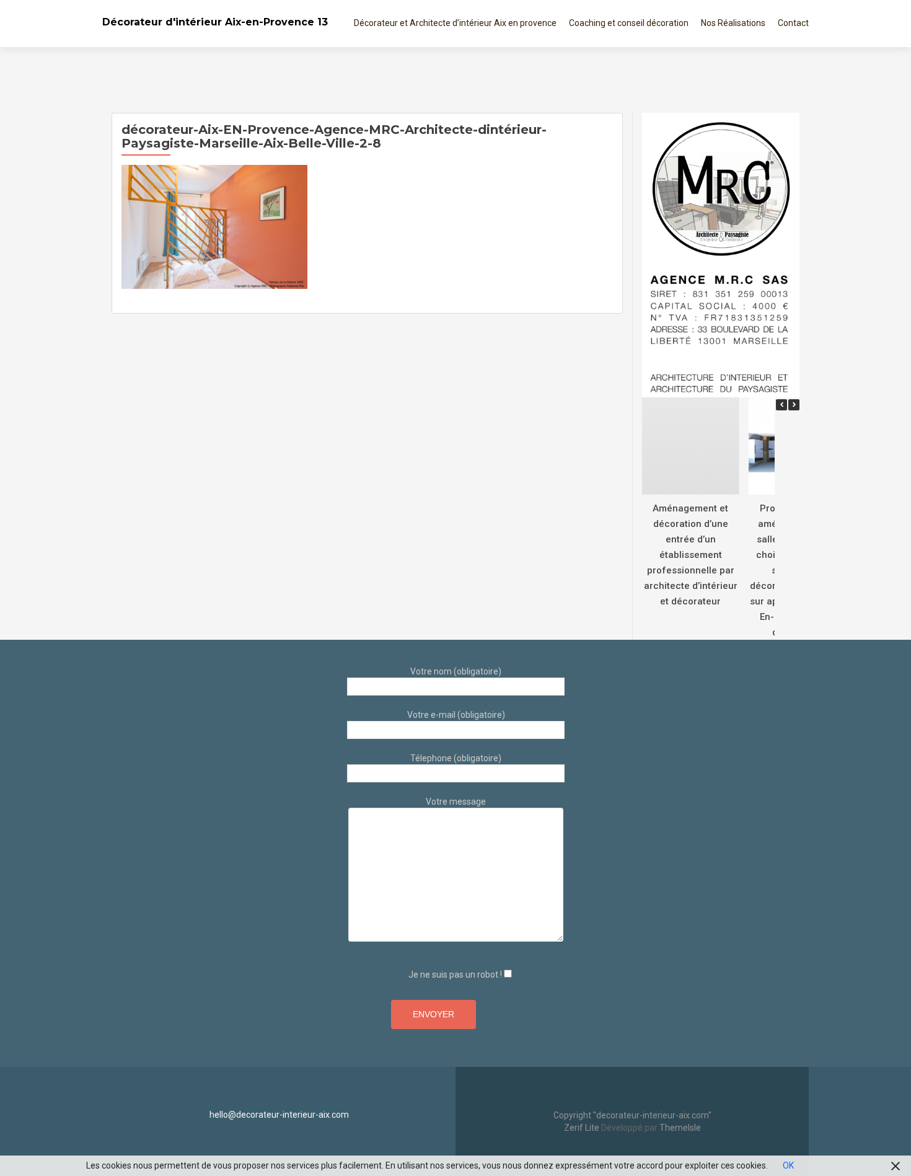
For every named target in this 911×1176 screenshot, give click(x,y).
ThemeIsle (680, 1128)
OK (788, 1165)
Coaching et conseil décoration (629, 23)
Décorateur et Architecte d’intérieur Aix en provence (455, 23)
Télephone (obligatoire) (455, 758)
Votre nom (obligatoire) (455, 671)
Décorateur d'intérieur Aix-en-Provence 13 (215, 22)
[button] (793, 404)
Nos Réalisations (733, 23)
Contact (793, 23)
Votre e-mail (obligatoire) (456, 715)
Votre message (456, 802)
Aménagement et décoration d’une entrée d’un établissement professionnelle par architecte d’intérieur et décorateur (690, 554)
